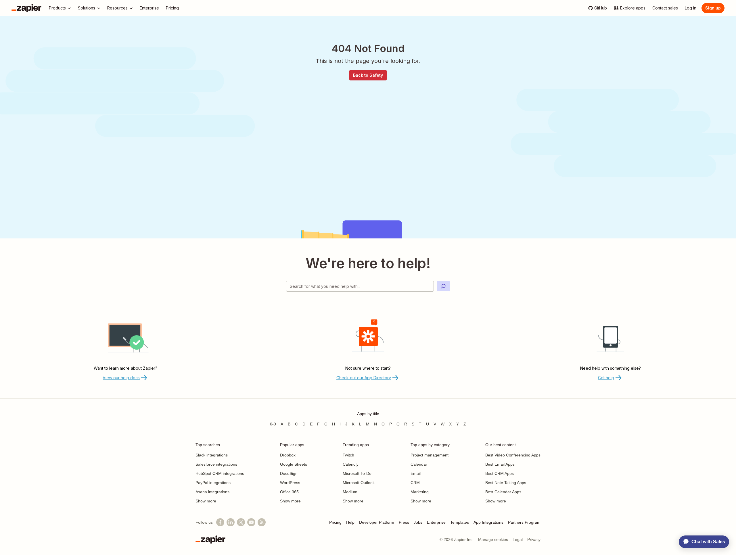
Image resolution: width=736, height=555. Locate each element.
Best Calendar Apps (503, 492)
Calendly (351, 464)
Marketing (420, 492)
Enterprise (436, 522)
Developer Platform (376, 522)
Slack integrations (211, 455)
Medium (350, 492)
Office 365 (289, 492)
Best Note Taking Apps (505, 482)
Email (416, 473)
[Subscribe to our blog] (262, 522)
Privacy (533, 539)
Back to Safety (368, 75)
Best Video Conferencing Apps (512, 455)
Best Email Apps (500, 464)
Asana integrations (212, 492)
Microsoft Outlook (359, 482)
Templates (459, 522)
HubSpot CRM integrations (219, 473)
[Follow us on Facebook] (220, 522)
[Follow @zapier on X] (241, 522)
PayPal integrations (213, 482)
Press (404, 522)
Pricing (335, 522)
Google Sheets (293, 464)
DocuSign (289, 473)
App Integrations (488, 522)
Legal (518, 539)
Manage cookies (493, 539)
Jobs (418, 522)
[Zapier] (26, 8)
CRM (415, 482)
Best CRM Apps (499, 473)
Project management (429, 455)
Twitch (348, 455)
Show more (205, 501)
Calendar (419, 464)
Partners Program (524, 522)
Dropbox (288, 455)
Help (350, 522)
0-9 (273, 424)
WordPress (290, 482)
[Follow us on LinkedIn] (231, 522)
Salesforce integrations (216, 464)
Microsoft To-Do (357, 473)
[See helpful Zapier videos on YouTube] (251, 522)
